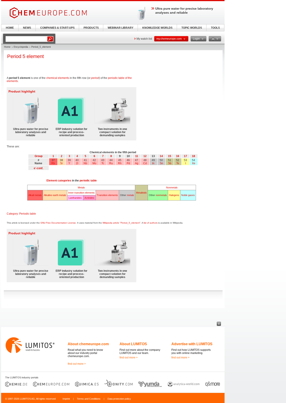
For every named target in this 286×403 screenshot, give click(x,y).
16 (177, 156)
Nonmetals (172, 187)
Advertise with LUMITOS (191, 344)
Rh (120, 163)
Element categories (58, 180)
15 (169, 156)
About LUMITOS (133, 344)
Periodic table (27, 213)
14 (161, 156)
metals (130, 195)
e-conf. (38, 168)
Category (12, 213)
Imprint (66, 398)
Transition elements (107, 195)
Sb (169, 163)
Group (38, 156)
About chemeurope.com (88, 344)
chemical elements (57, 78)
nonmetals (161, 195)
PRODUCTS (91, 27)
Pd (128, 163)
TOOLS (215, 27)
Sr (61, 163)
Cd (145, 163)
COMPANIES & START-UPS (57, 27)
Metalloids (141, 192)
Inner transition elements (81, 192)
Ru (111, 163)
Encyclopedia (21, 46)
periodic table (88, 180)
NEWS (27, 27)
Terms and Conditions (89, 398)
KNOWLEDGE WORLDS (157, 27)
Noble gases (188, 195)
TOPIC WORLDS (191, 27)
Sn (161, 163)
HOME (10, 27)
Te (177, 163)
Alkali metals (35, 195)
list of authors (151, 223)
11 (136, 156)
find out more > (77, 363)
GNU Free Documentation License (58, 223)
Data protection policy (119, 398)
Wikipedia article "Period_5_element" (122, 223)
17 (185, 156)
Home (7, 46)
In (153, 163)
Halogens (174, 195)
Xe (193, 163)
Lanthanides (75, 197)
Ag (136, 163)
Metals (81, 187)
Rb (53, 163)
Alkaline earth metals (55, 195)
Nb (85, 163)
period (95, 78)
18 (193, 156)
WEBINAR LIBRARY (120, 27)
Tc (102, 163)
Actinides (89, 197)
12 (145, 156)
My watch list (144, 38)
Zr (77, 163)
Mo (94, 163)
